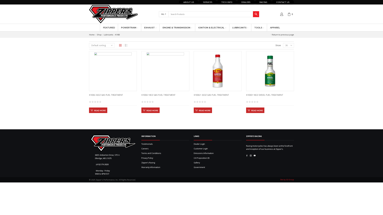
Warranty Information (150, 167)
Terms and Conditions (151, 153)
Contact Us (282, 2)
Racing (263, 2)
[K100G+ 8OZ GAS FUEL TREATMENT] (165, 98)
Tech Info (226, 2)
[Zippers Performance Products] (113, 143)
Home (92, 34)
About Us (188, 2)
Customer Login (201, 148)
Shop (99, 34)
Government (199, 167)
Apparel (275, 27)
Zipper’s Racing (148, 162)
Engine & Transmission (176, 27)
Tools (258, 27)
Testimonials (147, 144)
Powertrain (128, 27)
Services (207, 2)
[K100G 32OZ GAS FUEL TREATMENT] (113, 98)
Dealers (245, 2)
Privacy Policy (147, 158)
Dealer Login (199, 144)
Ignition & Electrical (211, 27)
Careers (145, 148)
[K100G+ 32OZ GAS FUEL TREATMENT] (218, 98)
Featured (109, 27)
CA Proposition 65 (202, 158)
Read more (100, 110)
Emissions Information (204, 153)
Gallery (197, 162)
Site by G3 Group (287, 179)
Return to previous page (283, 34)
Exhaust (149, 27)
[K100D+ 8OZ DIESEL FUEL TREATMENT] (270, 98)
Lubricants (239, 27)
